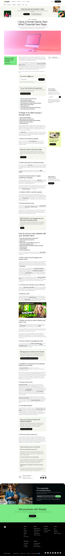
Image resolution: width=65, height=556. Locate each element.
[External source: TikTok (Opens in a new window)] (55, 553)
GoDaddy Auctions (33, 206)
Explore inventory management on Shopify (29, 358)
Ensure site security (23, 247)
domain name (23, 132)
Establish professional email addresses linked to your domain (31, 245)
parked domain (25, 197)
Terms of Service (16, 553)
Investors (25, 530)
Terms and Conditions (55, 101)
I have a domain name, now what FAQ (27, 108)
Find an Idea (9, 4)
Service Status (26, 536)
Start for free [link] (41, 79)
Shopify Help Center (37, 530)
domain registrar (28, 272)
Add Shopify (51, 183)
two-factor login (28, 390)
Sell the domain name (24, 123)
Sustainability (26, 543)
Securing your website (23, 384)
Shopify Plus (56, 531)
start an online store (33, 141)
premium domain (43, 205)
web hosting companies (38, 268)
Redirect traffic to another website (27, 104)
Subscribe (58, 496)
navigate (39, 325)
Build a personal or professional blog (27, 101)
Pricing (24, 1)
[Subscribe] (60, 97)
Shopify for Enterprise (57, 533)
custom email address (24, 367)
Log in (52, 1)
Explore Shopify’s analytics (26, 429)
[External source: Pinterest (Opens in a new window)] (60, 553)
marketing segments (26, 188)
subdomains (39, 180)
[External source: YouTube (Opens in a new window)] (50, 553)
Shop (55, 528)
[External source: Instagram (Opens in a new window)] (53, 553)
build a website (43, 252)
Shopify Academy (37, 533)
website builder (22, 266)
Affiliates (25, 533)
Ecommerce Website (37, 546)
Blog (5, 4)
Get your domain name (25, 93)
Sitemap (28, 553)
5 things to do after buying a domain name (28, 98)
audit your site (29, 389)
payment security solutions (24, 397)
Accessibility (26, 546)
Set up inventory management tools (26, 244)
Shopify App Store (32, 297)
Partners (25, 531)
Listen (22, 227)
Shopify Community (37, 534)
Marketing (18, 4)
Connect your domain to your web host (27, 239)
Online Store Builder (37, 543)
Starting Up (14, 4)
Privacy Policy (50, 102)
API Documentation (47, 530)
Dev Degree (46, 531)
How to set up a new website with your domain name (30, 107)
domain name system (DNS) (28, 287)
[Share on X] (43, 478)
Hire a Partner (36, 531)
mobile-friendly (23, 325)
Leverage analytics (23, 248)
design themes (27, 299)
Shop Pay (55, 530)
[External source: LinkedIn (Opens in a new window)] (58, 553)
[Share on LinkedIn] (45, 478)
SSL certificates (40, 391)
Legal (25, 534)
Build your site (22, 241)
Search (59, 4)
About (25, 528)
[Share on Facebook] (41, 478)
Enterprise (27, 1)
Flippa (28, 206)
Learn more (23, 157)
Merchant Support (37, 528)
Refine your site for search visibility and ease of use (29, 242)
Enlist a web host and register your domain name (29, 238)
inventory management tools (36, 343)
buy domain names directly (38, 270)
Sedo (26, 206)
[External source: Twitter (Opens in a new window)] (48, 553)
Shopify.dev (46, 528)
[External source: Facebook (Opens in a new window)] (45, 553)
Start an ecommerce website (26, 100)
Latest (23, 4)
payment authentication (35, 400)
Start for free (57, 1)
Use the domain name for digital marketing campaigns (30, 103)
